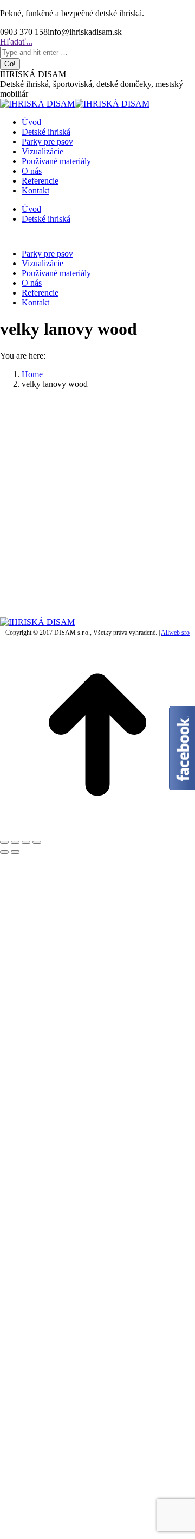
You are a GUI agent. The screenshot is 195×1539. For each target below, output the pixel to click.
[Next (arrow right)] (15, 852)
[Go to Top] (97, 829)
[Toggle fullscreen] (26, 842)
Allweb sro (175, 632)
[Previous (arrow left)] (4, 852)
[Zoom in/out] (36, 842)
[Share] (15, 842)
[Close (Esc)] (4, 842)
